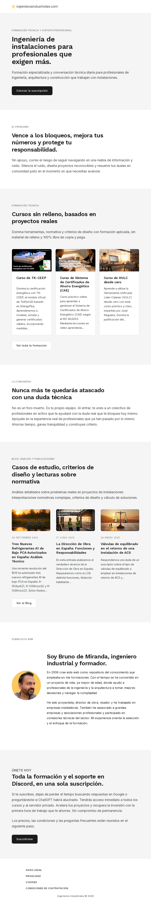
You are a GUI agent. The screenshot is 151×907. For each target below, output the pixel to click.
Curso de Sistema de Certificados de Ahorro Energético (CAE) (74, 284)
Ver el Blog (24, 603)
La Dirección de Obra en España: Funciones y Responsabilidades (75, 548)
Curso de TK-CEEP (31, 278)
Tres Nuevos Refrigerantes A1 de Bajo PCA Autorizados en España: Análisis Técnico (29, 552)
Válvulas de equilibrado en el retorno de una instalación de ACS (119, 548)
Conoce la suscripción (32, 90)
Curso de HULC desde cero (116, 280)
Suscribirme (24, 839)
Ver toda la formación (31, 345)
